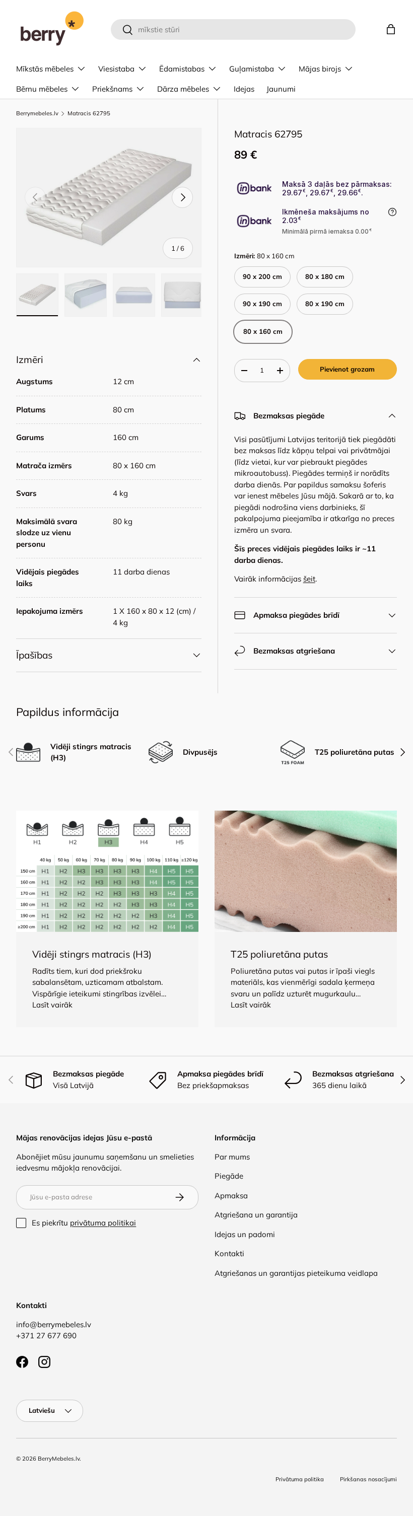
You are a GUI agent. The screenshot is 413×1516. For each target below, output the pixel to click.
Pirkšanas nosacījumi (368, 1479)
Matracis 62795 (88, 113)
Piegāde (229, 1176)
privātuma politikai (103, 1223)
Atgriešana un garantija (256, 1214)
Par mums (232, 1157)
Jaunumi (281, 89)
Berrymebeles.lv (37, 113)
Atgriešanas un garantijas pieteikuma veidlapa (296, 1273)
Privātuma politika (300, 1479)
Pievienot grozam (347, 369)
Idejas (244, 89)
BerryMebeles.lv (59, 1458)
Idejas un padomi (245, 1234)
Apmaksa (231, 1195)
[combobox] (233, 29)
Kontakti (229, 1253)
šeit (309, 579)
